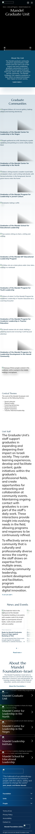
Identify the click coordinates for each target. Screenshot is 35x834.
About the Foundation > (17, 686)
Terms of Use (7, 811)
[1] (16, 648)
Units (5, 798)
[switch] (28, 3)
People (5, 803)
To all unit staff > (7, 595)
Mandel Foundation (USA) (13, 827)
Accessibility (7, 818)
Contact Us (6, 822)
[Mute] (30, 48)
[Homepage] (8, 2)
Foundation (7, 794)
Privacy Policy (8, 815)
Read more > (17, 652)
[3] (18, 648)
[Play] (5, 48)
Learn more (17, 82)
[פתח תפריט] (32, 3)
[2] (17, 648)
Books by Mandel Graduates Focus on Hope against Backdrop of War (12, 634)
